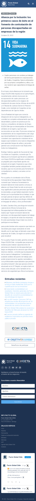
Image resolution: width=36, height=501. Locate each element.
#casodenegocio (12, 472)
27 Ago (24, 465)
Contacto (3, 447)
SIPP (2, 442)
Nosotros (3, 430)
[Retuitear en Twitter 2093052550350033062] (13, 482)
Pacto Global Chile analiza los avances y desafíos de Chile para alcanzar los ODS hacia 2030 (19, 310)
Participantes (4, 433)
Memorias (3, 440)
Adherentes (5, 13)
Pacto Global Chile (14, 465)
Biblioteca (3, 437)
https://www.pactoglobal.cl (15, 477)
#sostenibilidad (23, 472)
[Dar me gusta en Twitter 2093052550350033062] (17, 482)
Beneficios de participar (20, 345)
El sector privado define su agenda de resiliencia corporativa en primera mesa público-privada (19, 316)
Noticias (13, 13)
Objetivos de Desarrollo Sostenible (10, 435)
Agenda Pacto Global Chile (8, 444)
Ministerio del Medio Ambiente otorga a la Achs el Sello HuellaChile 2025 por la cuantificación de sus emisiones (19, 284)
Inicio (2, 428)
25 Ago (24, 488)
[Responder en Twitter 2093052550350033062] (9, 482)
